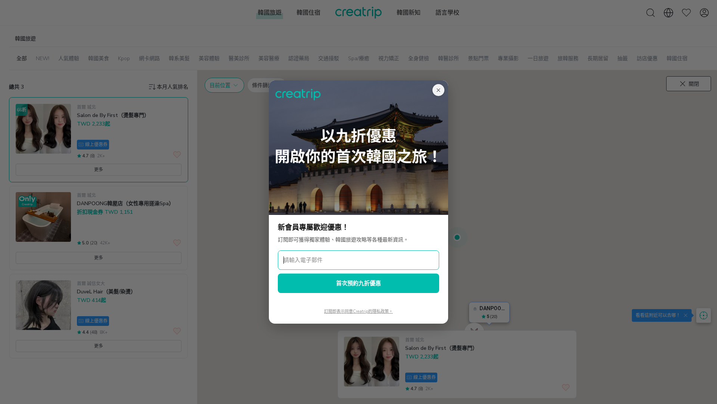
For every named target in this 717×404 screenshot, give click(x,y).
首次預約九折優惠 (358, 283)
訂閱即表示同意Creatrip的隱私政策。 (358, 311)
